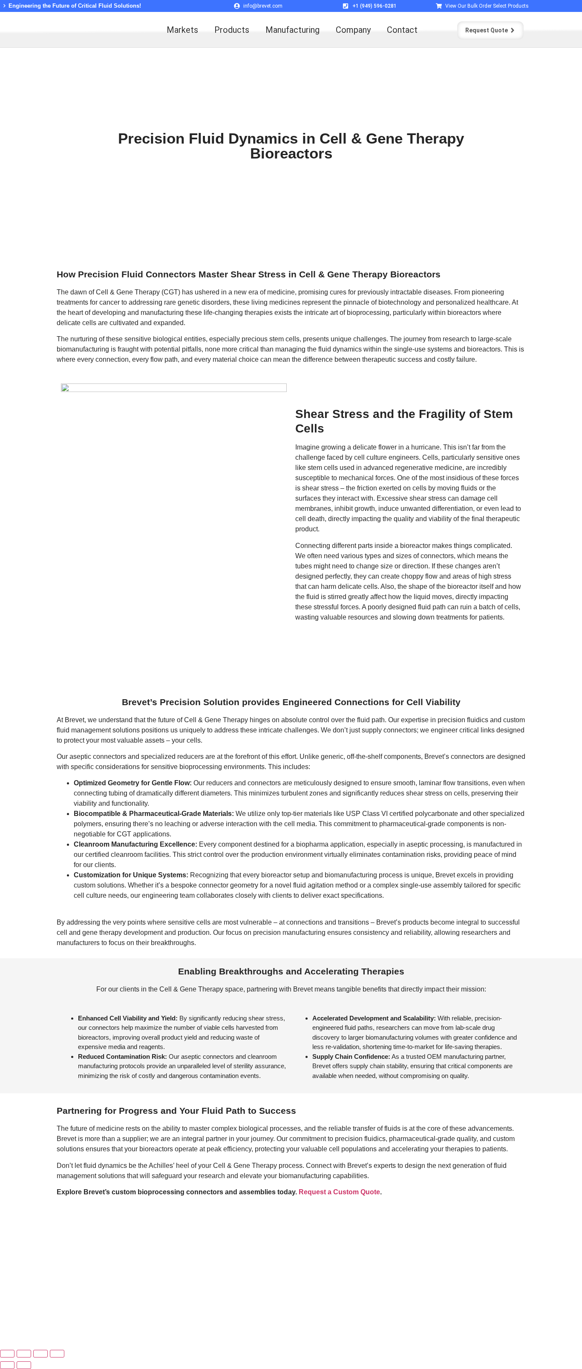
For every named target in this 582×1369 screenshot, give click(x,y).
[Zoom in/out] (7, 1353)
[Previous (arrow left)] (7, 1365)
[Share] (40, 1353)
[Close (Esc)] (57, 1353)
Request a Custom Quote (339, 1192)
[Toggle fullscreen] (24, 1353)
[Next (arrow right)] (24, 1365)
